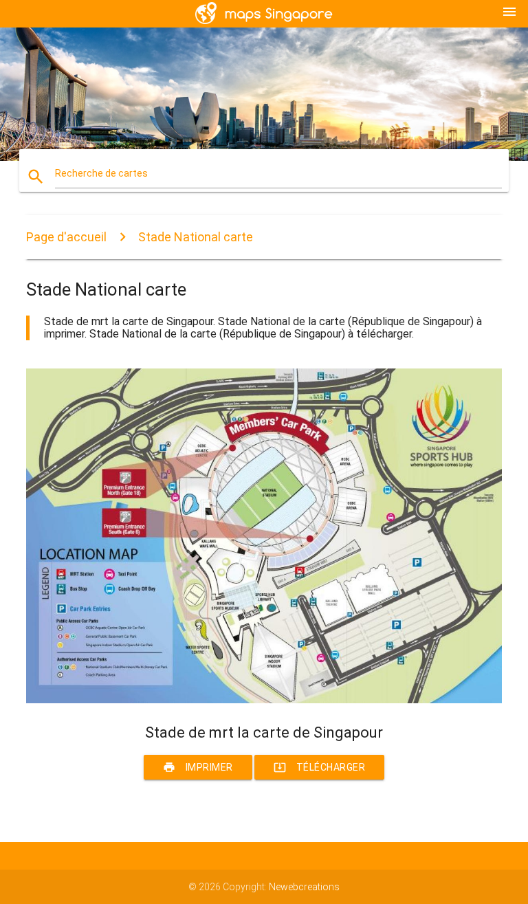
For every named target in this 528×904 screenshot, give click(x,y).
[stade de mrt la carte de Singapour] (263, 699)
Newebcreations (304, 886)
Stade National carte (195, 237)
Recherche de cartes (101, 173)
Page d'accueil (66, 237)
